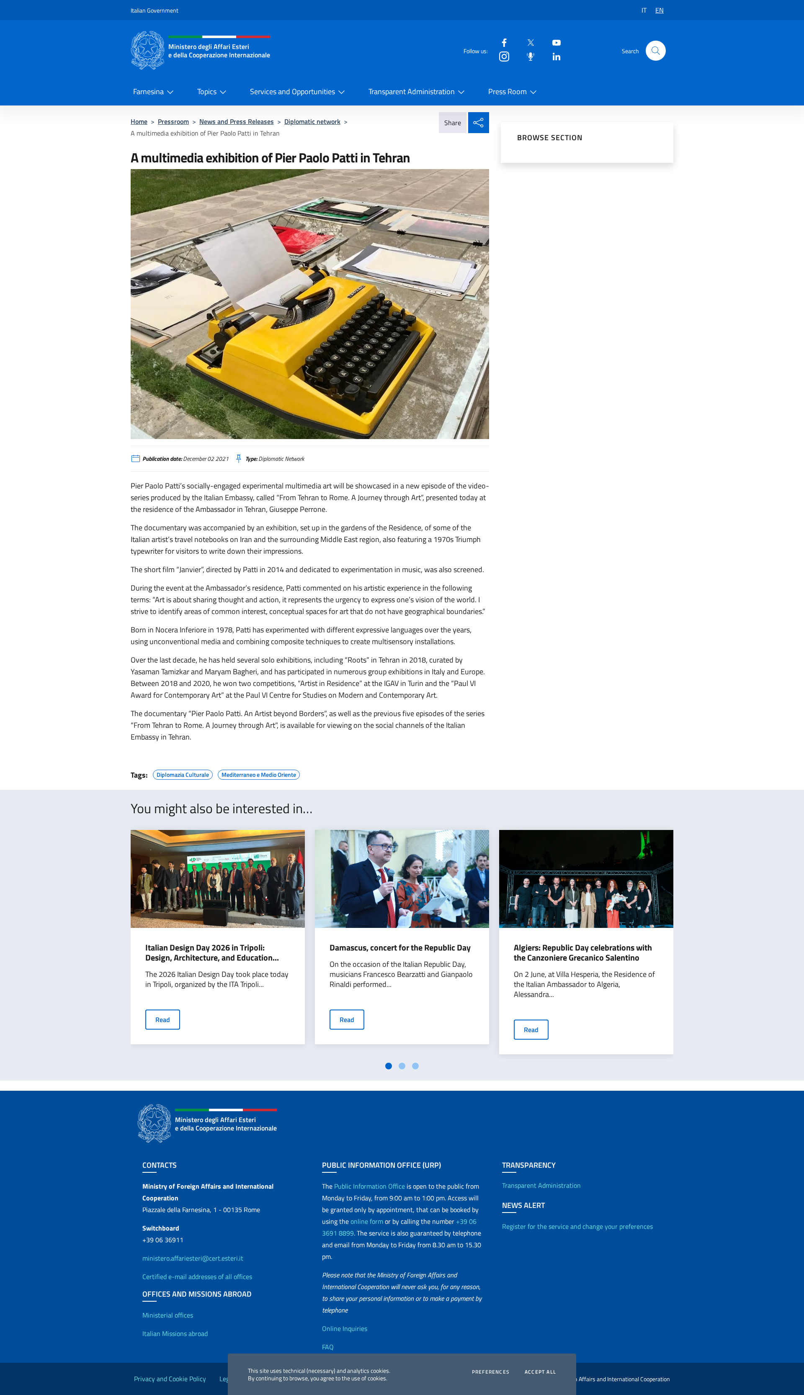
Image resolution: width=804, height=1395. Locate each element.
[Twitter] (527, 42)
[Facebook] (500, 42)
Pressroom (173, 121)
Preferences (491, 1371)
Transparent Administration (411, 91)
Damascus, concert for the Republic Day (400, 948)
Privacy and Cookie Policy (170, 1379)
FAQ (328, 1347)
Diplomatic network (312, 121)
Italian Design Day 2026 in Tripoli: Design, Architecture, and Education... (212, 953)
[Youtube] (553, 42)
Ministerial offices (167, 1315)
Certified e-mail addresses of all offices (197, 1277)
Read (162, 1020)
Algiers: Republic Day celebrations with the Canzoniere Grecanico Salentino (583, 953)
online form (366, 1221)
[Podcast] (527, 56)
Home (139, 121)
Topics (206, 91)
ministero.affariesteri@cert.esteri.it (192, 1258)
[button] (656, 51)
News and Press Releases (236, 121)
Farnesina (148, 91)
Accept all (540, 1371)
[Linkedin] (553, 56)
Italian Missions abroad (175, 1333)
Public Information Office (369, 1186)
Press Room (507, 91)
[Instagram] (500, 56)
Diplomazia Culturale (183, 773)
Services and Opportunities (292, 91)
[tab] (388, 1066)
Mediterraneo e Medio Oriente (259, 773)
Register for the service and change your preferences (577, 1226)
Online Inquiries (344, 1328)
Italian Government (154, 10)
